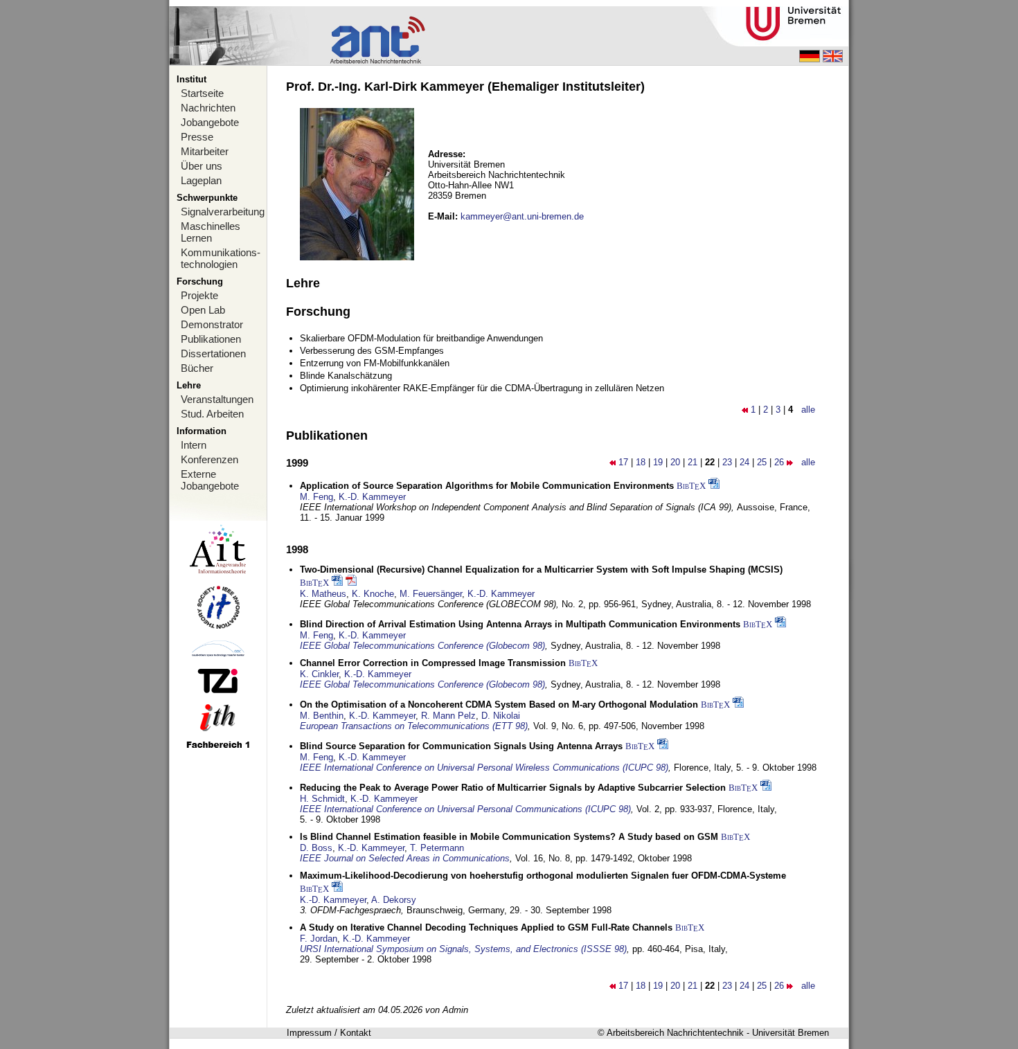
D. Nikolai (500, 715)
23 (727, 462)
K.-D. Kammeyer (372, 497)
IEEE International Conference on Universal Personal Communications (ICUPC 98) (465, 809)
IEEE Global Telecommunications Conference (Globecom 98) (422, 645)
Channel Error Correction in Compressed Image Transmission (433, 663)
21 (692, 462)
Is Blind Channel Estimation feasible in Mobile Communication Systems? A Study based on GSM (509, 837)
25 (762, 462)
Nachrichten (208, 108)
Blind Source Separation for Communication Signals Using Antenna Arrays (461, 746)
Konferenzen (209, 459)
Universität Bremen (790, 1033)
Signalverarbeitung (223, 211)
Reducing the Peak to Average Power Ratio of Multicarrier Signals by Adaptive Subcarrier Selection (513, 787)
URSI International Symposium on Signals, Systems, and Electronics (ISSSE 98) (463, 949)
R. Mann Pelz (448, 715)
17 (623, 462)
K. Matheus (323, 594)
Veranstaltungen (217, 399)
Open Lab (203, 310)
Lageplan (201, 180)
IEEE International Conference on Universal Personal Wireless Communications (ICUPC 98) (484, 767)
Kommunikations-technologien (220, 258)
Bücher (197, 368)
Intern (193, 445)
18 (640, 462)
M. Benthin (321, 715)
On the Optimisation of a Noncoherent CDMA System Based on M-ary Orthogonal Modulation (499, 704)
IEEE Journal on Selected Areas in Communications (405, 858)
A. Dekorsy (393, 900)
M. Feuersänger (431, 594)
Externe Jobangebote (210, 480)
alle (808, 409)
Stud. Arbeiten (212, 414)
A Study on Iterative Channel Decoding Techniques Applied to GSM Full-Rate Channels (486, 927)
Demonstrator (212, 324)
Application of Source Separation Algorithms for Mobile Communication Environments (487, 486)
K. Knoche (373, 594)
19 (658, 462)
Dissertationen (213, 353)
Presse (197, 137)
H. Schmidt (322, 799)
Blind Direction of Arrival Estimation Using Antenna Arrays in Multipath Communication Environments (520, 624)
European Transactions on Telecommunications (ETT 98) (414, 726)
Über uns (201, 166)
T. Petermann (437, 848)
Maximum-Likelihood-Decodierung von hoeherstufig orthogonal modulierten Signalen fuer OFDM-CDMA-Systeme (543, 875)
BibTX (691, 486)
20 (675, 462)
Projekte (199, 295)
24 (744, 462)
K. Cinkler (319, 674)
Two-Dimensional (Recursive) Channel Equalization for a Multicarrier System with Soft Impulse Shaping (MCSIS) (541, 569)
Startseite (202, 93)
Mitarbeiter (205, 151)
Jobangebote (210, 122)
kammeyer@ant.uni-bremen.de (522, 216)
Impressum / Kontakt (329, 1033)
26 (779, 462)
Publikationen (211, 339)
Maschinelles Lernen (210, 232)
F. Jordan (318, 938)
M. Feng (316, 497)
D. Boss (316, 848)
